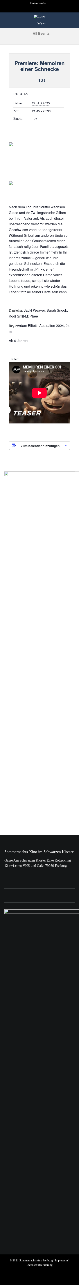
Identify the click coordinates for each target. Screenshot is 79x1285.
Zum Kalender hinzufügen (40, 446)
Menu (41, 24)
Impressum (61, 1260)
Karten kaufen (38, 3)
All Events (41, 33)
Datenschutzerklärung (40, 1264)
